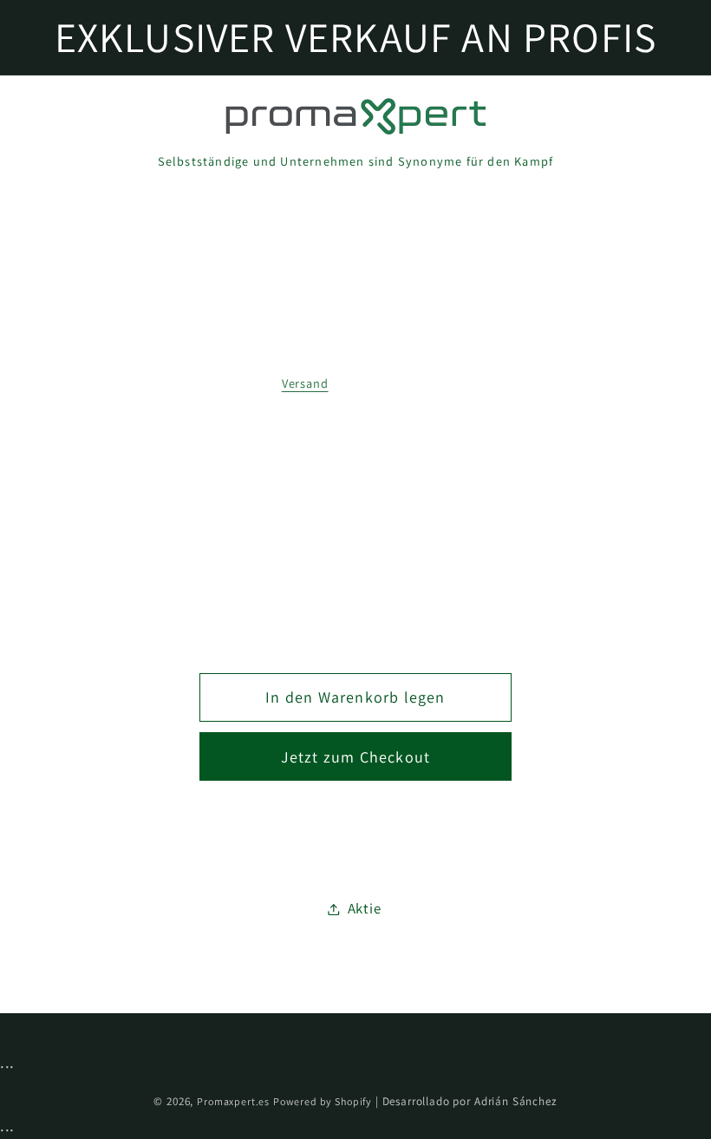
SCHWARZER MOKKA (353, 456)
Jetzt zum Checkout (356, 757)
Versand (305, 383)
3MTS (353, 536)
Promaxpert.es (233, 1101)
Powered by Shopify (322, 1101)
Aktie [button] (365, 908)
